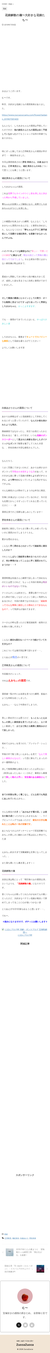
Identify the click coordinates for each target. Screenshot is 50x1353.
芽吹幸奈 (32, 1238)
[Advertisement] (25, 56)
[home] (31, 1325)
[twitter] (18, 1325)
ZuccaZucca (25, 1344)
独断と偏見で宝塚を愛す (25, 1341)
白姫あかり (24, 1238)
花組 (6, 1234)
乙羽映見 (8, 1238)
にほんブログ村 (25, 935)
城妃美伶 (15, 1238)
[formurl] (25, 1325)
